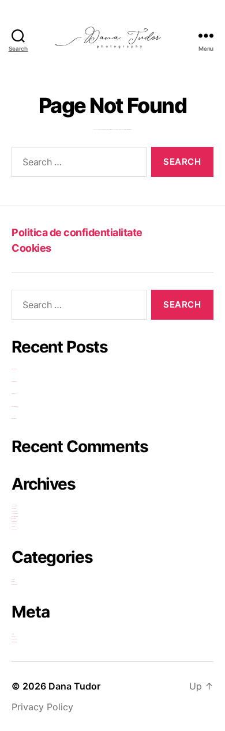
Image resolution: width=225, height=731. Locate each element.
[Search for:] (77, 164)
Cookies (31, 248)
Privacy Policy (42, 707)
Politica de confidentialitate (77, 232)
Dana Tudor (74, 686)
